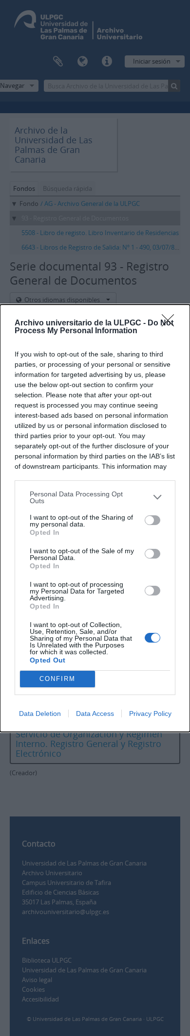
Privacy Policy (150, 713)
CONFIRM (57, 678)
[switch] (152, 520)
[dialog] (95, 518)
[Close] (171, 323)
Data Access (95, 713)
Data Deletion (40, 713)
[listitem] (95, 497)
